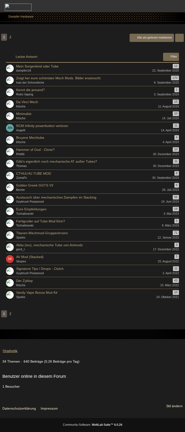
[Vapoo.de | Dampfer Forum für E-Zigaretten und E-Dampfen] (18, 7)
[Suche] (154, 6)
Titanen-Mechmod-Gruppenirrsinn (42, 233)
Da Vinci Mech (27, 102)
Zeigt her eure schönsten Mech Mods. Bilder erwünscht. (58, 78)
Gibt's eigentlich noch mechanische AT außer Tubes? (56, 161)
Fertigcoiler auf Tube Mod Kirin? (40, 221)
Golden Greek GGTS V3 (34, 185)
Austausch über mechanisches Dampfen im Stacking (56, 197)
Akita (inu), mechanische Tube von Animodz (49, 245)
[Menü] (179, 6)
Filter (174, 56)
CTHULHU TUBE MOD (33, 173)
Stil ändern (174, 406)
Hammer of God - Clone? (35, 150)
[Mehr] (179, 38)
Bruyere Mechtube (30, 138)
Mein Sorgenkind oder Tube (37, 66)
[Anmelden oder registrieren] (167, 6)
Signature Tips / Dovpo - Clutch (40, 269)
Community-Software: (92, 424)
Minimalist (23, 114)
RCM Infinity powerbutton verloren (42, 126)
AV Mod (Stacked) (30, 257)
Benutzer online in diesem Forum (34, 376)
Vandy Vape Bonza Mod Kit (36, 292)
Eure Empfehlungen (31, 209)
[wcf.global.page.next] (18, 37)
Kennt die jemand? (30, 90)
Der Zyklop (24, 281)
